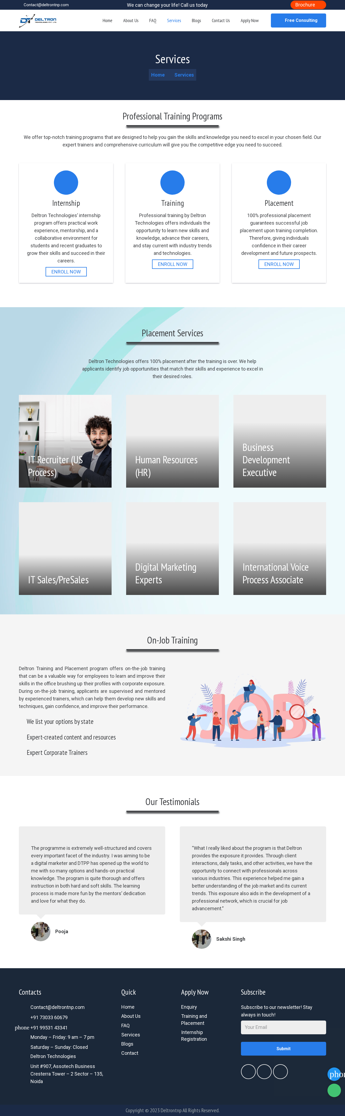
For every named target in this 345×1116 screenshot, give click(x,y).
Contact (129, 1053)
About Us (131, 1016)
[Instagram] (282, 4)
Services (130, 1035)
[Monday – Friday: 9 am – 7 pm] (24, 1038)
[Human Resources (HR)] (172, 441)
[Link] (38, 20)
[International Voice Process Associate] (279, 548)
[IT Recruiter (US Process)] (65, 441)
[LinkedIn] (275, 3)
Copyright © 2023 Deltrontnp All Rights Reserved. (172, 1110)
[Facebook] (268, 3)
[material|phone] (202, 1053)
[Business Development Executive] (279, 441)
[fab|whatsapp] (202, 1046)
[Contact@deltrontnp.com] (24, 1007)
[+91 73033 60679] (24, 1017)
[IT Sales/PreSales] (65, 548)
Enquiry (189, 1007)
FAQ (125, 1025)
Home (127, 1007)
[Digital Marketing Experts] (172, 548)
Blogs (127, 1044)
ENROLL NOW (66, 272)
